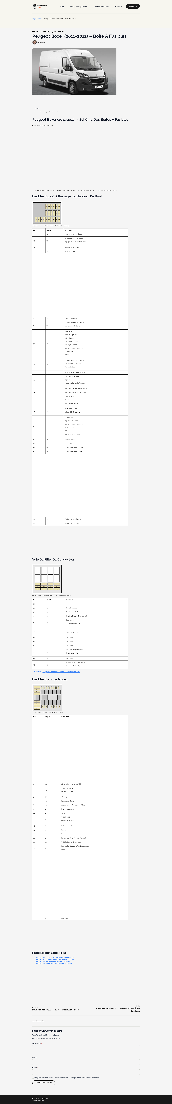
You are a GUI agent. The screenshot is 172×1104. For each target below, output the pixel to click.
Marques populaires (78, 7)
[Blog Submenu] (66, 7)
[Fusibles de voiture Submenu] (111, 7)
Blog (62, 7)
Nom (34, 1057)
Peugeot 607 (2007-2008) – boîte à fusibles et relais (55, 957)
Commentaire (37, 1043)
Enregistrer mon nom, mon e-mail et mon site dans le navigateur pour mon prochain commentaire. (67, 1077)
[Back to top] (167, 1099)
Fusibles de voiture (101, 7)
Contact (118, 7)
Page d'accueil (37, 19)
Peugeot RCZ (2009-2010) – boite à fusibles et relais (55, 959)
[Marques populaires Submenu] (89, 7)
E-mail (35, 1067)
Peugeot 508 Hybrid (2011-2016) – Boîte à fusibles (54, 963)
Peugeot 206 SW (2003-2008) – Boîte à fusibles (53, 961)
